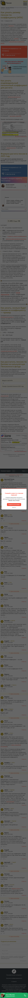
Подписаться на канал (14, 504)
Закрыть (14, 507)
